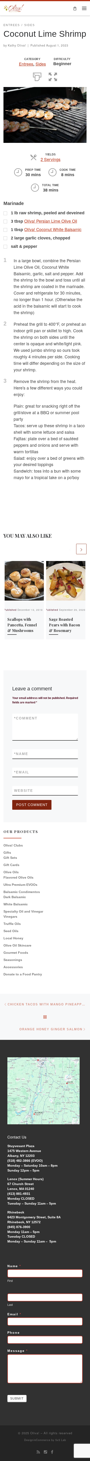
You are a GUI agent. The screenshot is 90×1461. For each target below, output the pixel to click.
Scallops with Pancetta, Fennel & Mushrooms (22, 625)
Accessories (13, 967)
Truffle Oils (12, 924)
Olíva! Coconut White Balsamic (52, 229)
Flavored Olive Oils (18, 877)
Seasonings (12, 960)
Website (23, 791)
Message (17, 1351)
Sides (41, 64)
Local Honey (13, 938)
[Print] (37, 76)
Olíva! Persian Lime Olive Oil (50, 221)
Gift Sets (10, 858)
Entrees (26, 64)
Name (21, 754)
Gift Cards (11, 865)
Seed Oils (10, 931)
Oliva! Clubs (13, 845)
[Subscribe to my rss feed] (38, 1452)
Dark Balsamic (14, 897)
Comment (25, 718)
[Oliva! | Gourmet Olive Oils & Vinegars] (13, 7)
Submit (17, 1398)
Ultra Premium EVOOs (20, 885)
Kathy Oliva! (17, 45)
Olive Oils (11, 872)
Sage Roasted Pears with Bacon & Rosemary (64, 625)
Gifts (7, 852)
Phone (13, 1332)
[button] (53, 76)
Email (21, 772)
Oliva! (34, 1433)
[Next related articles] (81, 549)
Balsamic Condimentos (21, 892)
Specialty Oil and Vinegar (23, 911)
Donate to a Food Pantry (22, 974)
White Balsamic (15, 904)
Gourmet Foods (15, 952)
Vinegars (10, 916)
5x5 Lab (60, 1440)
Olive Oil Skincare (17, 945)
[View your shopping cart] (75, 8)
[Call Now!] (45, 1452)
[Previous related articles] (70, 549)
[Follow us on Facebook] (52, 1452)
